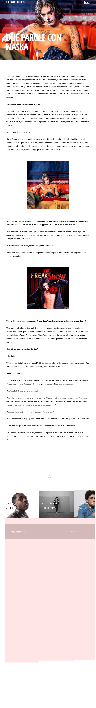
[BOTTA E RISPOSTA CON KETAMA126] (56, 524)
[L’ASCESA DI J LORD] (21, 524)
